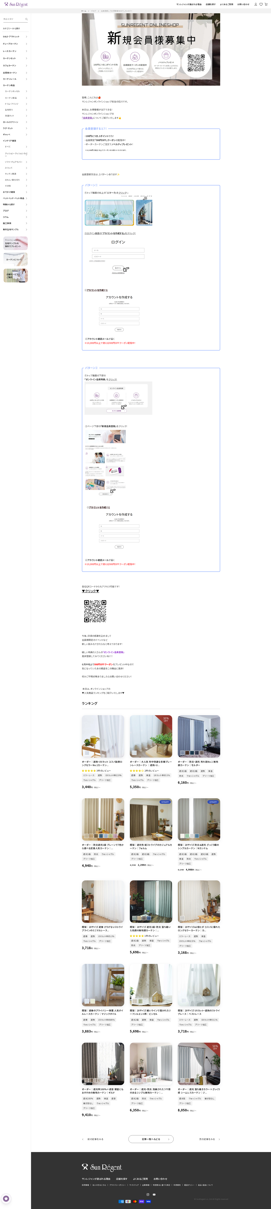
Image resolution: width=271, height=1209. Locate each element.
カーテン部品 (11, 97)
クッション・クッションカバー (16, 154)
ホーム (83, 11)
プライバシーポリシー (118, 1185)
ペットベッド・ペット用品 (13, 198)
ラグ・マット (8, 128)
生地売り (9, 109)
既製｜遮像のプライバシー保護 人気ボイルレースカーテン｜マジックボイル (102, 1012)
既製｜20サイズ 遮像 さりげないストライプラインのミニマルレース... (102, 928)
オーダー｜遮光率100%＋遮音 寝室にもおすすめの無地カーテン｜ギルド (103, 1090)
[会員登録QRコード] (95, 623)
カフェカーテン (9, 65)
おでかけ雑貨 (9, 192)
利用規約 (177, 1185)
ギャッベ (6, 134)
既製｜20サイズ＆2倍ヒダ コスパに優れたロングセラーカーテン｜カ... (199, 928)
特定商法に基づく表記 (161, 1185)
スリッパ (8, 167)
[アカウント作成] (121, 334)
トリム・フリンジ (11, 103)
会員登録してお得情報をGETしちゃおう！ (116, 11)
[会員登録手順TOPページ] (121, 225)
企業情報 (145, 1185)
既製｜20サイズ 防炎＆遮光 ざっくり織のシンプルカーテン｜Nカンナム (198, 846)
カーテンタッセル (12, 91)
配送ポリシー (189, 1185)
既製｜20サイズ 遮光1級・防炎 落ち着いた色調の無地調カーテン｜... (150, 928)
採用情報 (85, 1185)
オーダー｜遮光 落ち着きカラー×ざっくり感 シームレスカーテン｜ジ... (199, 1090)
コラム (6, 217)
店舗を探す (121, 1179)
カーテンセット (9, 58)
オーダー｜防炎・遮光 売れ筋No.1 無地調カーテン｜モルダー (198, 763)
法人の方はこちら (99, 1185)
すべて (8, 146)
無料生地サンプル (11, 229)
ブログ (93, 11)
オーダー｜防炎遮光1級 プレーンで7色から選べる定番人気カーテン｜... (103, 846)
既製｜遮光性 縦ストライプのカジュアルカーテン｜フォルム (151, 846)
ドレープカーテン (10, 43)
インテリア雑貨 (9, 140)
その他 (8, 185)
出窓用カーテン (10, 72)
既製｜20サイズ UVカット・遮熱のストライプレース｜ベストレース (199, 1012)
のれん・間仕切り (12, 179)
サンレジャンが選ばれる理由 (96, 1179)
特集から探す (9, 204)
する (97, 290)
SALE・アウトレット (11, 36)
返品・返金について (205, 1185)
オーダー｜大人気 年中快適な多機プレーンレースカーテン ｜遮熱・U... (151, 763)
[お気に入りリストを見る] (261, 4)
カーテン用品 (9, 85)
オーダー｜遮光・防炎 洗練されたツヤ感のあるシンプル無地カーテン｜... (150, 1090)
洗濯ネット (9, 115)
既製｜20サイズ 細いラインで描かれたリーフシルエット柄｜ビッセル (150, 1012)
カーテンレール (9, 78)
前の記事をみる (95, 1139)
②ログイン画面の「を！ (110, 233)
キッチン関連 (10, 173)
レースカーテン (9, 51)
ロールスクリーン (10, 122)
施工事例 (7, 223)
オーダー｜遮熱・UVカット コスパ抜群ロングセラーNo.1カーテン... (102, 763)
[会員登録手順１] (121, 414)
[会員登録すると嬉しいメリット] (110, 495)
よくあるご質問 (140, 1179)
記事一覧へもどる (151, 1139)
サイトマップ (134, 1185)
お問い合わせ (160, 1179)
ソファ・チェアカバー (14, 161)
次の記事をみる (207, 1139)
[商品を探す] (26, 19)
